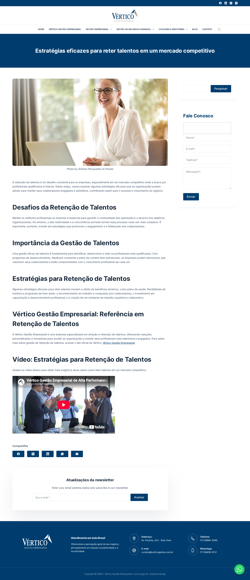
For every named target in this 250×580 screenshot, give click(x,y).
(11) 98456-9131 (208, 552)
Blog (195, 29)
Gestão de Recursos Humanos (133, 29)
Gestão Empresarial (97, 29)
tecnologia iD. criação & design (150, 574)
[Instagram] (231, 3)
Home (41, 29)
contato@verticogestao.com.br (157, 552)
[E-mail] (77, 454)
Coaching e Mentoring (171, 29)
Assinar (139, 497)
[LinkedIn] (225, 3)
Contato (207, 29)
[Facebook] (220, 3)
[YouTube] (236, 3)
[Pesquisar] (219, 29)
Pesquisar (220, 88)
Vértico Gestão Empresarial (65, 29)
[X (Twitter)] (33, 454)
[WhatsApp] (62, 454)
